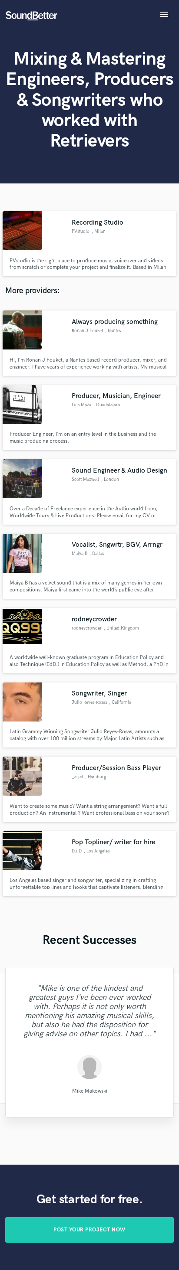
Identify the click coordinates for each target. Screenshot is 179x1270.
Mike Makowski (89, 1090)
